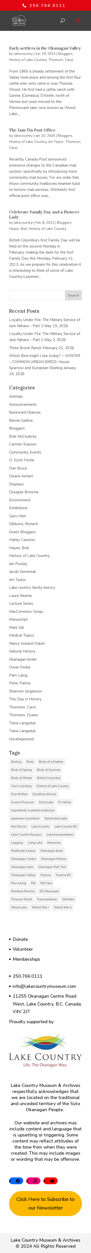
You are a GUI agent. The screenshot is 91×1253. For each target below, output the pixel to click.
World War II (63, 907)
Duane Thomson (22, 802)
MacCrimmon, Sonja (26, 611)
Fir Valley (64, 802)
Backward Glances (25, 412)
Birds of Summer (48, 770)
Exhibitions (18, 507)
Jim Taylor (56, 141)
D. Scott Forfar (21, 460)
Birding (16, 762)
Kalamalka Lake (56, 818)
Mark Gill (16, 627)
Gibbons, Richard (23, 523)
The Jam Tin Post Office (32, 129)
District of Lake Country (53, 786)
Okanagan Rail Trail (52, 867)
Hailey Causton (22, 539)
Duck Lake (46, 802)
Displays (16, 484)
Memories (54, 843)
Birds (30, 762)
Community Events (25, 452)
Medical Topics (21, 635)
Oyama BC (63, 875)
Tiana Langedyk (22, 723)
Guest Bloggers (22, 531)
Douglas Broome (23, 492)
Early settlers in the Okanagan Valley (45, 48)
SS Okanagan (49, 891)
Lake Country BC (66, 826)
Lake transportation (60, 835)
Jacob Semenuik (22, 571)
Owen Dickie (19, 667)
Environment (20, 500)
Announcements (23, 404)
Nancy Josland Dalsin (27, 643)
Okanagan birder (23, 659)
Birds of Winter (21, 778)
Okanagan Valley (23, 875)
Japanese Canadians (25, 818)
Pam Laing (18, 675)
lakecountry (23, 53)
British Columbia (48, 778)
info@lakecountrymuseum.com (44, 986)
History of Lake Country (28, 59)
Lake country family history (32, 587)
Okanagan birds (51, 851)
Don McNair (19, 794)
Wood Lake (19, 907)
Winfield (68, 899)
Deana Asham (21, 476)
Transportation (47, 899)
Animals (16, 396)
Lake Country (41, 826)
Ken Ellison (19, 826)
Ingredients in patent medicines (33, 810)
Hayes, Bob (18, 228)
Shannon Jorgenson (25, 691)
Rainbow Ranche (23, 891)
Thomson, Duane (23, 715)
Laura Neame (20, 595)
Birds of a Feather (51, 762)
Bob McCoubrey (23, 436)
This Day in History (25, 699)
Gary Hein (17, 516)
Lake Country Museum (26, 835)
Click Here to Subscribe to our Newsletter (45, 1203)
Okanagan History (53, 859)
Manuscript (18, 619)
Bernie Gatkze (21, 420)
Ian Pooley (18, 563)
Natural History (22, 651)
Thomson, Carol (60, 59)
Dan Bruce (18, 468)
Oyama (45, 875)
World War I (40, 907)
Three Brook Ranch (25, 347)
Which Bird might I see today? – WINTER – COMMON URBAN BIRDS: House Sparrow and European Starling (44, 361)
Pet (33, 883)
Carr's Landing (21, 786)
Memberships (26, 959)
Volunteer (23, 949)
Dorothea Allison (44, 794)
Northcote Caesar (23, 851)
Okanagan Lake (22, 867)
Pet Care (46, 883)
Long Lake (35, 843)
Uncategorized (21, 739)
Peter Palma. (20, 683)
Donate (20, 939)
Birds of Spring (21, 770)
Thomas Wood (21, 899)
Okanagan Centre (23, 859)
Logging (17, 843)
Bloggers (65, 53)
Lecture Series (21, 603)
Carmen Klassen (22, 444)
